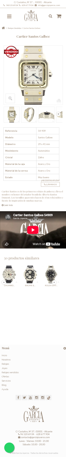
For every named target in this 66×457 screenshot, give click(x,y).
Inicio (4, 355)
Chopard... (9, 285)
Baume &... (30, 285)
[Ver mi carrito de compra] (57, 16)
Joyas (4, 368)
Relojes (5, 364)
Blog (4, 385)
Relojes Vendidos (14, 28)
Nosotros (6, 359)
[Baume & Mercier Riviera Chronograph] (30, 274)
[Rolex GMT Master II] (51, 274)
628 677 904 (43, 434)
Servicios (6, 380)
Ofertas (5, 376)
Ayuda (5, 389)
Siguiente (58, 114)
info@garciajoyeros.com (49, 5)
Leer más (8, 205)
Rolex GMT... (51, 285)
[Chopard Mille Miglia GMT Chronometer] (9, 274)
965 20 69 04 (12, 5)
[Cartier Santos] (12, 115)
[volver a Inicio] (3, 28)
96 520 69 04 (27, 434)
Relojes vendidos (10, 372)
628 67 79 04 (28, 5)
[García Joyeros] (33, 15)
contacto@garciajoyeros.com (35, 437)
